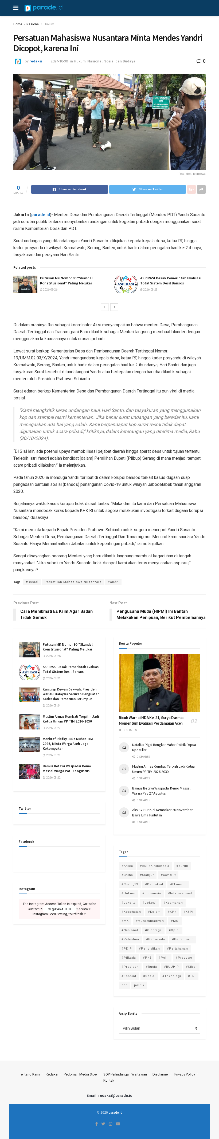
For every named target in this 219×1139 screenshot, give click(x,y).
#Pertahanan (177, 948)
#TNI (192, 976)
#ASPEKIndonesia (154, 866)
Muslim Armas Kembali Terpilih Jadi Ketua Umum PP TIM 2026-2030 (71, 719)
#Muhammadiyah (150, 921)
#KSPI (188, 912)
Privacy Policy (184, 1074)
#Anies (127, 866)
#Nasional (130, 930)
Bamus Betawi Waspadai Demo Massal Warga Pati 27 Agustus (67, 768)
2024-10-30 (59, 61)
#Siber (191, 967)
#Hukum (128, 893)
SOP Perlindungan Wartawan (125, 1074)
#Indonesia (151, 893)
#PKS (147, 957)
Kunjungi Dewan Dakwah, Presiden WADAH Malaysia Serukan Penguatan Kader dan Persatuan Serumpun (71, 694)
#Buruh (182, 866)
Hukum (49, 24)
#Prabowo (184, 957)
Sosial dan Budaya (119, 61)
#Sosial (32, 582)
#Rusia (151, 967)
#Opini (174, 930)
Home (17, 24)
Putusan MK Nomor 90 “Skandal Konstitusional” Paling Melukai (66, 281)
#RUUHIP (171, 967)
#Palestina (130, 939)
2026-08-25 (150, 289)
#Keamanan (173, 902)
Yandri (113, 582)
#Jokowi (150, 902)
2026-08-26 (49, 289)
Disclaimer (160, 1074)
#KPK (172, 912)
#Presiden (130, 967)
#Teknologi (171, 976)
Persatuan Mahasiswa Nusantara (73, 582)
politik (139, 985)
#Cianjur (147, 875)
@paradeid (61, 909)
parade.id (40, 214)
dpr (124, 985)
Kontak (108, 1080)
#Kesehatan (131, 912)
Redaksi (52, 1074)
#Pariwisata (155, 939)
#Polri (164, 957)
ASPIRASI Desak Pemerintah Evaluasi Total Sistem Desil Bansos (170, 281)
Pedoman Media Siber (81, 1074)
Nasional (33, 24)
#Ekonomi (178, 884)
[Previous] (105, 307)
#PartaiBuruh (183, 939)
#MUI (175, 921)
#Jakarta (129, 902)
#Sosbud (129, 976)
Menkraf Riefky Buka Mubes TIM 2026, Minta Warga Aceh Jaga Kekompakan (68, 744)
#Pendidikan (149, 948)
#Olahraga (153, 930)
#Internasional (180, 893)
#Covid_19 (130, 884)
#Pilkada (129, 957)
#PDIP (127, 948)
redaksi (35, 61)
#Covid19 (168, 875)
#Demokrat (154, 884)
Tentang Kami (29, 1074)
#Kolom (154, 912)
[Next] (114, 307)
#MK (125, 921)
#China (127, 875)
